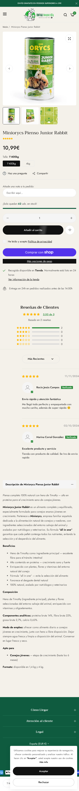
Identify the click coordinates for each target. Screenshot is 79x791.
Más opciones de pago (39, 261)
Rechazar (43, 782)
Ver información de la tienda (23, 279)
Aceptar (43, 771)
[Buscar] (65, 14)
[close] (76, 4)
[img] (30, 376)
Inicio (5, 27)
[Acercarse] (69, 38)
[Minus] (7, 218)
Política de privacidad (40, 241)
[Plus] (71, 218)
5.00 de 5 (48, 314)
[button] (69, 68)
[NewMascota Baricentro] (39, 14)
